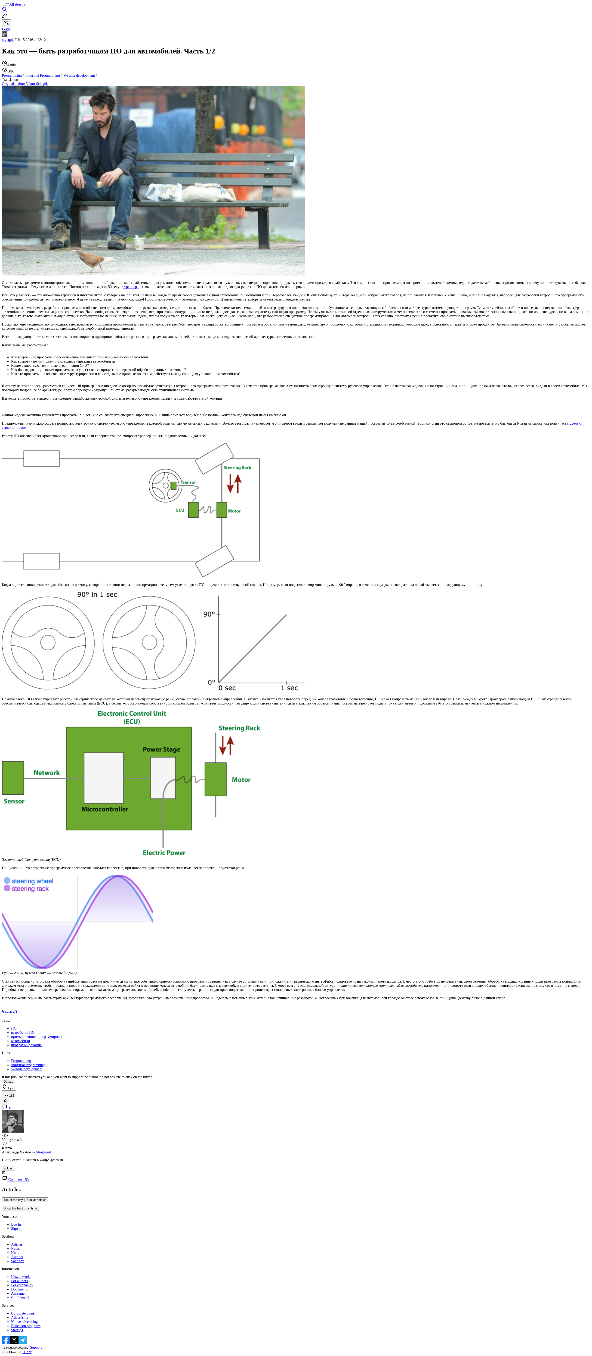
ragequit (8, 40)
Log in (16, 1224)
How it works (21, 1277)
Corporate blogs (22, 1313)
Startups (17, 1330)
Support (36, 1347)
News (15, 1248)
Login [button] (6, 29)
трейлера (131, 287)
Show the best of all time (20, 1208)
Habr (27, 1352)
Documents (19, 1289)
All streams (17, 4)
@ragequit (43, 1152)
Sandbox (17, 1261)
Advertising (19, 1317)
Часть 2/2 (9, 1011)
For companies (22, 1285)
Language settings (16, 1347)
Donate (8, 1081)
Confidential (20, 1298)
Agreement (19, 1293)
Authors (17, 1257)
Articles (16, 1244)
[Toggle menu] (4, 5)
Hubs (15, 1253)
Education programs (25, 1326)
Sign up (16, 1229)
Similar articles (36, 1200)
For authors (19, 1281)
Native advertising (24, 1322)
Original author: (25, 84)
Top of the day (13, 1200)
